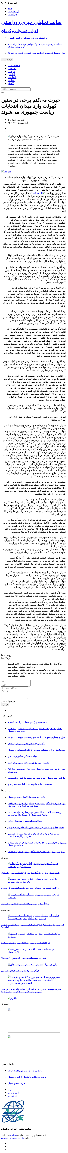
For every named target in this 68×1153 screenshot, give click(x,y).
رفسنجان (12, 68)
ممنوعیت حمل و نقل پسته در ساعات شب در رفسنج (30, 784)
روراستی (13, 1135)
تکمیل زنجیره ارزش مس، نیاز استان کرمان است (28, 763)
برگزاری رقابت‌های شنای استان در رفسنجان (26, 743)
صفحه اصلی (14, 65)
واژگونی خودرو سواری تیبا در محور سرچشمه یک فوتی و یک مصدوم (36, 778)
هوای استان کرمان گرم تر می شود (22, 756)
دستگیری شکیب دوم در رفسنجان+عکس (25, 821)
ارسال (5, 704)
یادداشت (12, 77)
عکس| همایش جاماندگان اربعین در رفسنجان (27, 797)
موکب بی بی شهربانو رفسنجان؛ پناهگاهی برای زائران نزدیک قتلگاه (36, 851)
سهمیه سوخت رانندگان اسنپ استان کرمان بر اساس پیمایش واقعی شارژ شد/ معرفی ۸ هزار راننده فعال (36, 804)
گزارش (11, 74)
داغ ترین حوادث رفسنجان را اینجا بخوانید (25, 1071)
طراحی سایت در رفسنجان (12, 1138)
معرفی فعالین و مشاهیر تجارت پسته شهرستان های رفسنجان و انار (36, 827)
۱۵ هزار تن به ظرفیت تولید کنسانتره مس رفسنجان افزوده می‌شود (36, 53)
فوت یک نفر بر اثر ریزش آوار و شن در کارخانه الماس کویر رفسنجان (37, 750)
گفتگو (11, 83)
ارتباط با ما (13, 11)
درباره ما (12, 14)
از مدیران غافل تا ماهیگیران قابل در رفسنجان (27, 1077)
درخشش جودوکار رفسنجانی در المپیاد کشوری (27, 38)
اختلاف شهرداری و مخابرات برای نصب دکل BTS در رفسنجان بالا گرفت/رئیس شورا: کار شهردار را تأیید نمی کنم (35, 813)
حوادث (11, 80)
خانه (10, 8)
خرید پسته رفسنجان (16, 1083)
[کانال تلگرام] (34, 998)
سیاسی (11, 71)
